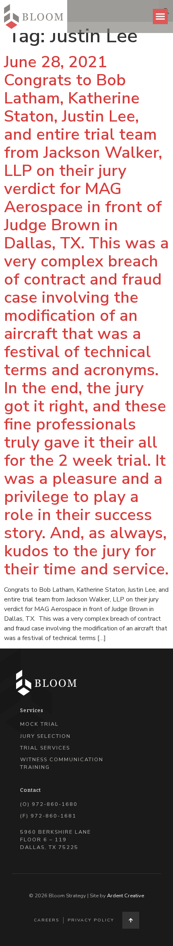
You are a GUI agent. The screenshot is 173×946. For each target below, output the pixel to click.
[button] (160, 16)
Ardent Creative (125, 895)
